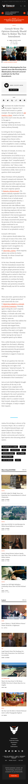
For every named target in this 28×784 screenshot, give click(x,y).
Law (23, 450)
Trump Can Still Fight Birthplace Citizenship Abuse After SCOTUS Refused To (13, 586)
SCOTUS (17, 460)
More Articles (13, 89)
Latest (3, 600)
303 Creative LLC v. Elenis (10, 446)
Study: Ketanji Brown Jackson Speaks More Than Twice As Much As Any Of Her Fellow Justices (13, 555)
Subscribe (14, 775)
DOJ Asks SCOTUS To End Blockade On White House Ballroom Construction (13, 525)
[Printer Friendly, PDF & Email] (24, 100)
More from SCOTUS (8, 470)
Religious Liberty (7, 456)
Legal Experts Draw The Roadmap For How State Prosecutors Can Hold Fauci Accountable (12, 653)
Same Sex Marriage (7, 460)
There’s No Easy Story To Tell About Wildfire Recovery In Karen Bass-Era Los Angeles (13, 683)
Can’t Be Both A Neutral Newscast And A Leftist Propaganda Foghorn (13, 712)
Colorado (5, 450)
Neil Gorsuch (21, 453)
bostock (23, 446)
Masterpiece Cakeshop (8, 453)
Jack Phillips (15, 450)
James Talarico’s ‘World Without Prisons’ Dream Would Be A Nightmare (13, 624)
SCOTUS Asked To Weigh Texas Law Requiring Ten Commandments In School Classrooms (13, 495)
